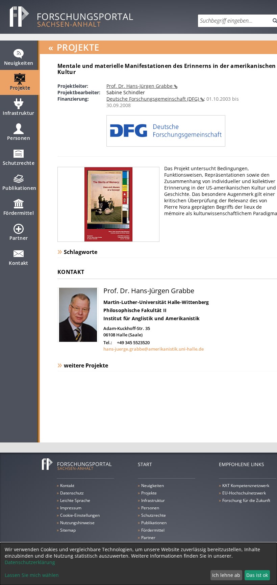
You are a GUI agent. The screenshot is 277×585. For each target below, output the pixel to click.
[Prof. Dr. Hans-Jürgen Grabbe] (78, 340)
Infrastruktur (18, 113)
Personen (18, 138)
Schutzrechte (18, 163)
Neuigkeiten (18, 63)
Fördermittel (18, 213)
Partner (18, 238)
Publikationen (19, 188)
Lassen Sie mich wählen (32, 575)
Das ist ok (257, 575)
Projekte (20, 88)
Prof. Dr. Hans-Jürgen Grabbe (140, 86)
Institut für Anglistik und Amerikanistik (151, 318)
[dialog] (138, 564)
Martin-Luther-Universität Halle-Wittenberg (156, 302)
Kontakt (18, 263)
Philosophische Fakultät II (135, 310)
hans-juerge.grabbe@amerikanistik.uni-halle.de (153, 349)
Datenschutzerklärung (30, 562)
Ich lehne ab (226, 575)
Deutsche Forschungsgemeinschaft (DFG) (153, 99)
